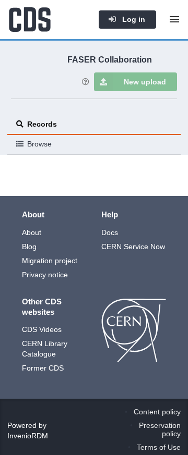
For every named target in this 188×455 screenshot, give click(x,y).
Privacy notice (45, 274)
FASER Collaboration (109, 59)
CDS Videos (42, 329)
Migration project (49, 260)
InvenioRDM (27, 436)
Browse (39, 144)
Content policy (157, 412)
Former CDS (43, 368)
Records (42, 124)
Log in (132, 19)
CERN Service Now (133, 246)
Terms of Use (159, 447)
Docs (109, 232)
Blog (29, 246)
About (31, 232)
